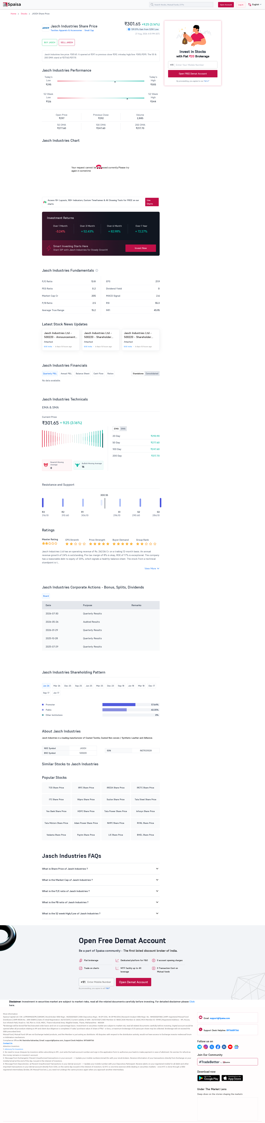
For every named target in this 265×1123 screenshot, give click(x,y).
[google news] (236, 1047)
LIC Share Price (115, 834)
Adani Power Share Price (86, 823)
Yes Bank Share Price (56, 811)
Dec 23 (110, 685)
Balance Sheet (83, 373)
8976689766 (233, 1030)
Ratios (110, 373)
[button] (254, 5)
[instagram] (205, 1047)
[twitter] (211, 1047)
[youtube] (230, 1047)
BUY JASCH (49, 42)
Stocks (24, 13)
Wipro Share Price (86, 799)
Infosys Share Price (145, 811)
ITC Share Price (56, 799)
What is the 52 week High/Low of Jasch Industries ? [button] (71, 913)
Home (13, 13)
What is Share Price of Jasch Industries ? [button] (65, 868)
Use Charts (150, 202)
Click (192, 1001)
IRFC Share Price (86, 787)
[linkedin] (224, 1047)
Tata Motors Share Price (56, 823)
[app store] (232, 1079)
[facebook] (218, 1047)
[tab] (101, 868)
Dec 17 (151, 685)
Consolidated (152, 373)
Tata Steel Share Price (145, 799)
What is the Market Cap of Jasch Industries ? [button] (67, 879)
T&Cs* (206, 81)
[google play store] (208, 1079)
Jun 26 (46, 685)
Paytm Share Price (86, 834)
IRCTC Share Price (145, 787)
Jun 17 (56, 692)
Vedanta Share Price (56, 834)
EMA (116, 428)
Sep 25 (78, 685)
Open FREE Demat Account (193, 73)
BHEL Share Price (145, 834)
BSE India (48, 346)
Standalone (138, 373)
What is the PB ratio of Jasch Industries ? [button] (65, 902)
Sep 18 (121, 685)
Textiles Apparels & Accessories (66, 30)
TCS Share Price (56, 787)
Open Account (226, 5)
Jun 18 (131, 685)
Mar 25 (99, 685)
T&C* (107, 988)
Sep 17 (46, 692)
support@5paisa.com (220, 1018)
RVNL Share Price (145, 823)
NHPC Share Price (115, 823)
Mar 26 (56, 685)
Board (46, 596)
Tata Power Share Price (115, 811)
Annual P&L (66, 373)
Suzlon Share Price (116, 799)
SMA (123, 428)
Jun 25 (89, 685)
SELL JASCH (67, 42)
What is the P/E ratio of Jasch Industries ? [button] (66, 891)
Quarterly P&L (50, 373)
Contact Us (7, 1043)
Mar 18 (141, 685)
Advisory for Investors (14, 1049)
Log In (240, 5)
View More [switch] (150, 568)
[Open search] (152, 5)
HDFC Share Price (85, 811)
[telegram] (199, 1047)
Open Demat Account (133, 982)
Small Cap (89, 30)
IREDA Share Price (116, 787)
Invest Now (141, 248)
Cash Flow (98, 373)
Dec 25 (67, 685)
